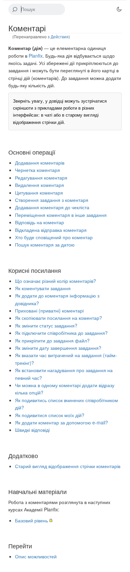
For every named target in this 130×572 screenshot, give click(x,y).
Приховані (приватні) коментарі (49, 310)
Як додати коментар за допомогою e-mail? (61, 422)
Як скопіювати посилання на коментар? (58, 317)
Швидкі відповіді (32, 429)
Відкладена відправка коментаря (51, 230)
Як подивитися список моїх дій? (49, 415)
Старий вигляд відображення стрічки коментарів (67, 466)
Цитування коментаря (39, 192)
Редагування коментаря (41, 177)
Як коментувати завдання (43, 288)
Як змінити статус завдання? (46, 325)
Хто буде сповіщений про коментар (54, 237)
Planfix (36, 55)
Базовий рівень (31, 520)
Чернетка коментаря (37, 170)
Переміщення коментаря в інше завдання (61, 215)
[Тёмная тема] (119, 9)
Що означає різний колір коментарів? (55, 281)
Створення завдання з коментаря (51, 200)
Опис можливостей (36, 556)
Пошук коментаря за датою (45, 244)
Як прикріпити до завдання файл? (52, 340)
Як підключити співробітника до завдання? (61, 332)
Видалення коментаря (39, 185)
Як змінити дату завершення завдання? (58, 347)
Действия (60, 36)
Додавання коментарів (39, 162)
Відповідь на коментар (39, 222)
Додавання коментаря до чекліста (52, 207)
